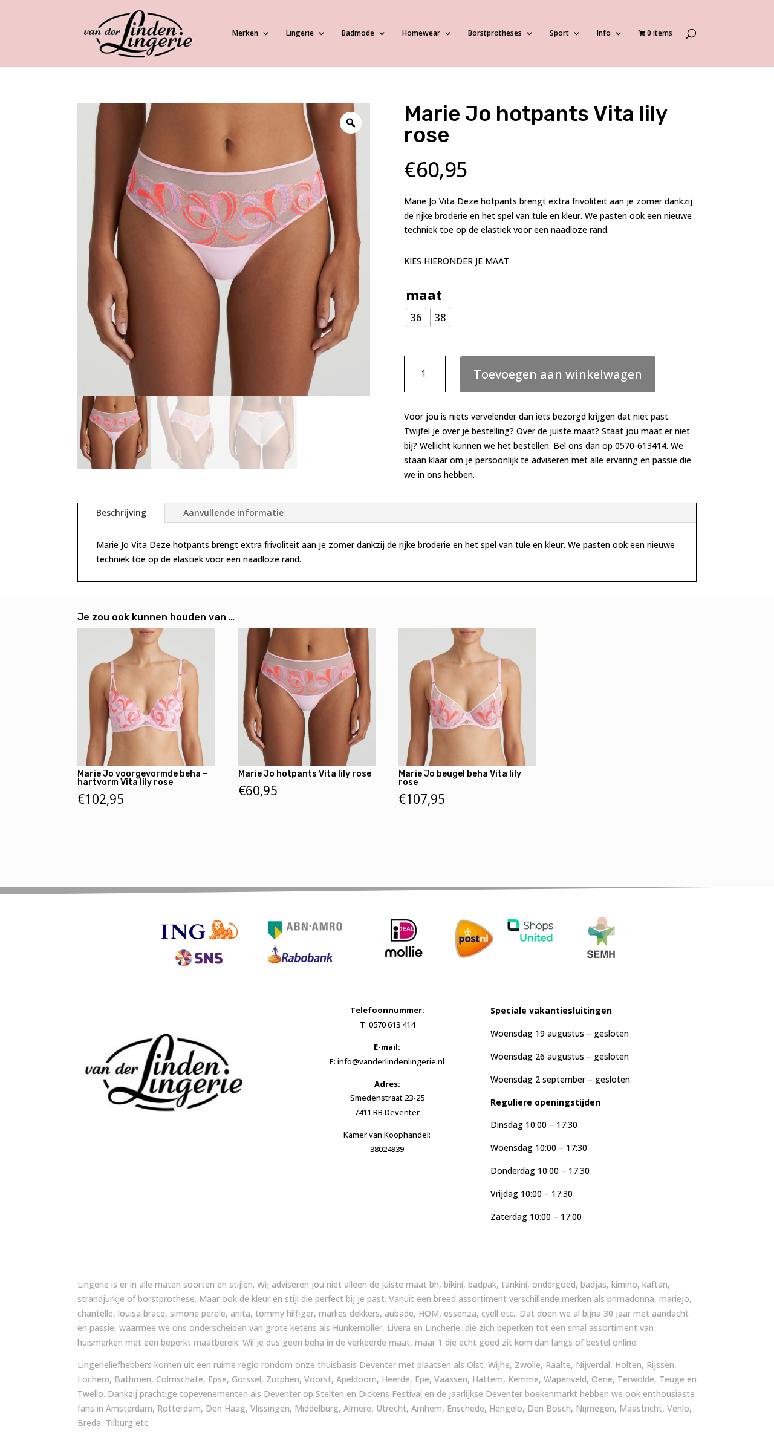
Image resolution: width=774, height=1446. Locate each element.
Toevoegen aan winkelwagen (557, 374)
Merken (245, 33)
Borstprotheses (495, 33)
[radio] (416, 317)
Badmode (358, 33)
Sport (559, 33)
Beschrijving (121, 512)
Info (604, 33)
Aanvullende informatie (233, 512)
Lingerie (300, 33)
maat (424, 294)
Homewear (421, 33)
